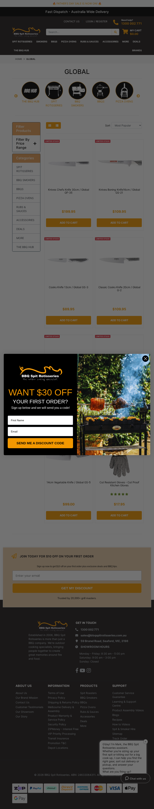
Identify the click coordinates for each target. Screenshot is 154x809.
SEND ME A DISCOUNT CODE (40, 443)
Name (11, 412)
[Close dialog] (145, 358)
